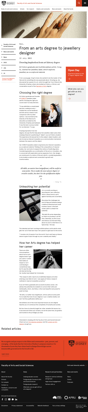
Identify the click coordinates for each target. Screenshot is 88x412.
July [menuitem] (5, 68)
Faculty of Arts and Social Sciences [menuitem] (9, 45)
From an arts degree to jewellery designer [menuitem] (8, 79)
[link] (77, 365)
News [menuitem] (5, 57)
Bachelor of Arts (41, 86)
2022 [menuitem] (5, 62)
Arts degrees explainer (35, 322)
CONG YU (24, 98)
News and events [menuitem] (9, 52)
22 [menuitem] (4, 73)
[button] (79, 3)
